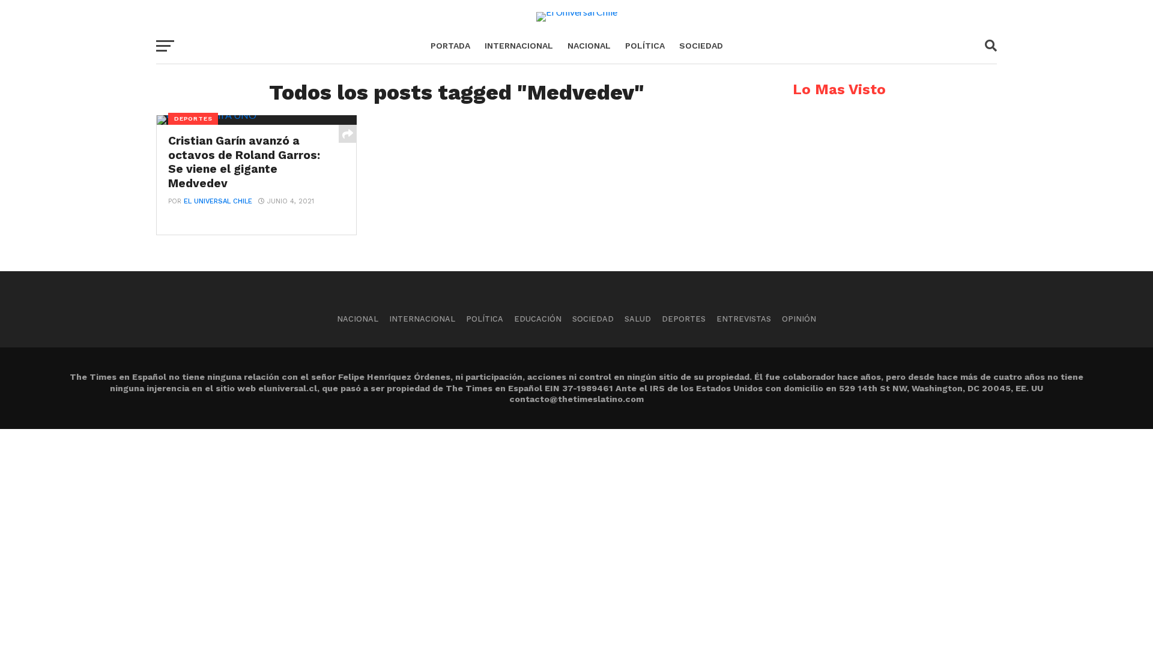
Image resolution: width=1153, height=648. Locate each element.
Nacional (589, 45)
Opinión (799, 318)
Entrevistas (743, 318)
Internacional (519, 45)
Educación (537, 318)
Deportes (684, 318)
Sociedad (701, 45)
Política (645, 45)
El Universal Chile (218, 201)
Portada (450, 45)
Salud (638, 318)
